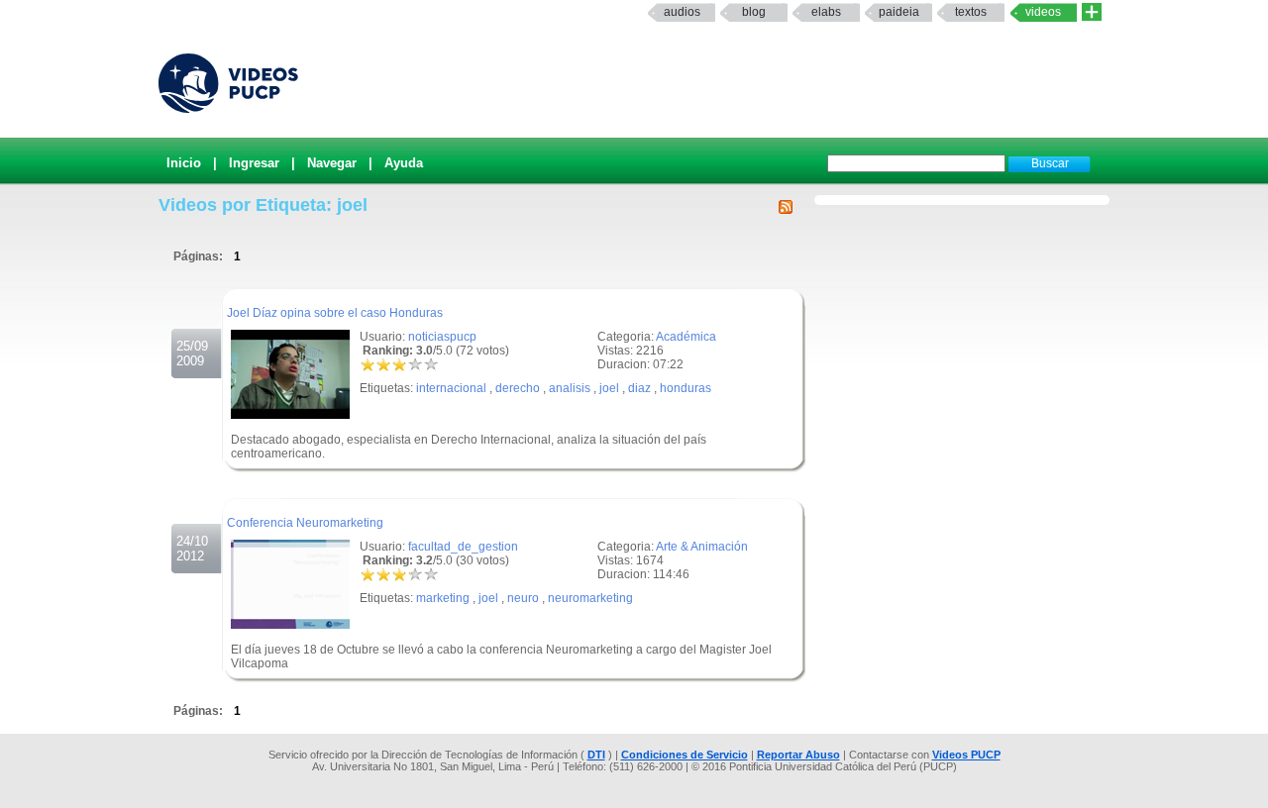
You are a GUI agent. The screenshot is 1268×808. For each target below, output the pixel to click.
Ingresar (254, 162)
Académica (686, 337)
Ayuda (403, 162)
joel (609, 388)
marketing (443, 598)
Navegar (332, 162)
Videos (1043, 12)
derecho (517, 388)
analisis (569, 388)
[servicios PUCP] (1092, 12)
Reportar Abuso (798, 754)
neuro (523, 598)
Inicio (183, 162)
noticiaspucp (442, 337)
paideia (899, 12)
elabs (826, 12)
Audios (682, 12)
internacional (451, 388)
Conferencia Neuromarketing (305, 523)
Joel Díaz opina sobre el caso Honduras (335, 313)
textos (971, 12)
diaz (639, 388)
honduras (685, 388)
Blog (754, 12)
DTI (596, 754)
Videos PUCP (966, 754)
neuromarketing (590, 598)
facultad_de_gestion (463, 547)
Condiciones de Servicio (684, 754)
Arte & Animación (702, 547)
